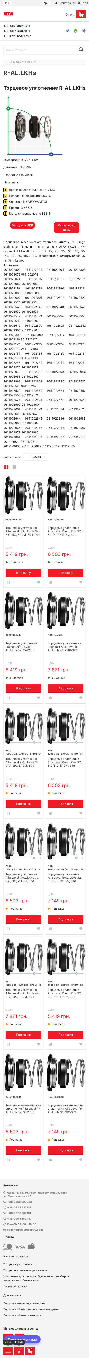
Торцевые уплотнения (17, 1264)
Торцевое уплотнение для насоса (25, 1270)
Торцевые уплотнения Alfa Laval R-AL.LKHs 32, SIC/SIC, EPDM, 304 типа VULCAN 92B (23, 531)
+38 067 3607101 (16, 31)
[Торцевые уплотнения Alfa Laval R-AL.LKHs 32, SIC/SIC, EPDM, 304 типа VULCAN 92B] (23, 495)
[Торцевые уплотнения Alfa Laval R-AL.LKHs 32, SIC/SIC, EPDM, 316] (65, 726)
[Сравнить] (8, 582)
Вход (84, 3)
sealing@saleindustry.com (25, 1229)
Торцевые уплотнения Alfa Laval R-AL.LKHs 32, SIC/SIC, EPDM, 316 (65, 762)
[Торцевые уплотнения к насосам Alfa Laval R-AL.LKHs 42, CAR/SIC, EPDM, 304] (65, 610)
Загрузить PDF (22, 225)
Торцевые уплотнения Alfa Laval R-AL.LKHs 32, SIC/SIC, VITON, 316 (65, 877)
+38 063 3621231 (16, 26)
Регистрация (67, 3)
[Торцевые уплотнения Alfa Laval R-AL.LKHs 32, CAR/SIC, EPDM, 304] (23, 726)
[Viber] (84, 30)
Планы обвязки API (15, 1286)
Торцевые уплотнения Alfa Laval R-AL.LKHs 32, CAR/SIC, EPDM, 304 (22, 762)
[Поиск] (81, 49)
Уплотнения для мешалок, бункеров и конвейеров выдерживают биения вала (36, 1278)
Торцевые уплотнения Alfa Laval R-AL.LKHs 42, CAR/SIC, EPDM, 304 (22, 993)
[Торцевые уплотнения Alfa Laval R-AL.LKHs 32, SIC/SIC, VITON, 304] (23, 841)
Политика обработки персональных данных (32, 1309)
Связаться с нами (66, 227)
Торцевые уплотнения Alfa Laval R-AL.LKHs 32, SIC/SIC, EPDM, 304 (65, 993)
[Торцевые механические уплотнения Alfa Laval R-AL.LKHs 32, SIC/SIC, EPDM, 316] (23, 1072)
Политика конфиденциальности (24, 1303)
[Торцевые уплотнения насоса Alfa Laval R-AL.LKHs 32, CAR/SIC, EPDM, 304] (23, 610)
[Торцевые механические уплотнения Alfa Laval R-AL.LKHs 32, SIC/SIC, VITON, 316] (65, 1072)
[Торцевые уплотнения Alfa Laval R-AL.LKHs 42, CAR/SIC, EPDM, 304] (23, 957)
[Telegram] (67, 30)
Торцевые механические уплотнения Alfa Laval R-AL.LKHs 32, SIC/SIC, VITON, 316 (65, 1109)
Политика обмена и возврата (22, 1315)
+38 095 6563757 (17, 36)
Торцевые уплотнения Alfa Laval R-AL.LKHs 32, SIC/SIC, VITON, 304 (22, 877)
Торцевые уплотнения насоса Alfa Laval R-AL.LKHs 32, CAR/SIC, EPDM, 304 (21, 647)
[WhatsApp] (75, 30)
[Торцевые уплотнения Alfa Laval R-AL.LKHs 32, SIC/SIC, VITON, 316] (65, 841)
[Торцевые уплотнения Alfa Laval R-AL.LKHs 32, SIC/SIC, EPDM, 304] (65, 957)
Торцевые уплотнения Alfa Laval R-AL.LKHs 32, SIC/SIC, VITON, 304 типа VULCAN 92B (65, 531)
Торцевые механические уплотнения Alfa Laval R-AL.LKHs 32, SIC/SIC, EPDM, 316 (23, 1109)
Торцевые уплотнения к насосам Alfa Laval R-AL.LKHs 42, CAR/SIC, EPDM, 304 (65, 647)
